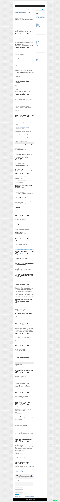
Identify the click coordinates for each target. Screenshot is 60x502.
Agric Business (37, 24)
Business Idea (37, 25)
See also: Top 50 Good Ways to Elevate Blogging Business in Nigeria (24, 252)
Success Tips (18, 12)
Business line (37, 27)
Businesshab (17, 2)
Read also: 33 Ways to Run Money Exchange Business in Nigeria (24, 300)
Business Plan (37, 28)
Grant (36, 44)
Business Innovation (38, 26)
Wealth (36, 60)
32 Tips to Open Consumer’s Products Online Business (24, 10)
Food (36, 42)
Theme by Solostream (33, 499)
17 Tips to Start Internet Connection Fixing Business (22, 470)
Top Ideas (20, 12)
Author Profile (23, 475)
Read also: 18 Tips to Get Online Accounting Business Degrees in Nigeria (23, 440)
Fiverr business (37, 41)
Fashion (37, 40)
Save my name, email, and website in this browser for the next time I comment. (22, 493)
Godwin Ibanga (22, 12)
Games (36, 43)
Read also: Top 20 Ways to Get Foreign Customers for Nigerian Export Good (23, 159)
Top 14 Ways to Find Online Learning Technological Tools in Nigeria (22, 403)
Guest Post (37, 45)
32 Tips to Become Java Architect (18, 496)
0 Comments (29, 12)
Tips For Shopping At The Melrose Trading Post (40, 16)
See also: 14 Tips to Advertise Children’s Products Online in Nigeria (24, 371)
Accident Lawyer (37, 23)
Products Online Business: (24, 127)
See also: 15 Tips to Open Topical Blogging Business (23, 204)
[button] (56, 500)
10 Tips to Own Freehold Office (19, 471)
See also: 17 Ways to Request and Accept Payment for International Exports (23, 145)
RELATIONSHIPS (37, 57)
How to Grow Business (38, 46)
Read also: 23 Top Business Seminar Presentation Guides (24, 115)
